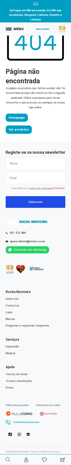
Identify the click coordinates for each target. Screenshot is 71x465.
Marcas (10, 319)
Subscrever (35, 201)
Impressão (12, 346)
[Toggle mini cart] (62, 459)
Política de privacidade (17, 405)
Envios (10, 387)
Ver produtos (19, 129)
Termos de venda (16, 374)
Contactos (12, 305)
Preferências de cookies (48, 405)
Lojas (9, 312)
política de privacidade (41, 188)
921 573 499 (18, 233)
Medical (10, 353)
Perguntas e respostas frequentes (27, 325)
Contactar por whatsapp (30, 249)
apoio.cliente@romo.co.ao (27, 241)
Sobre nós (12, 299)
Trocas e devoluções (19, 381)
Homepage (17, 117)
